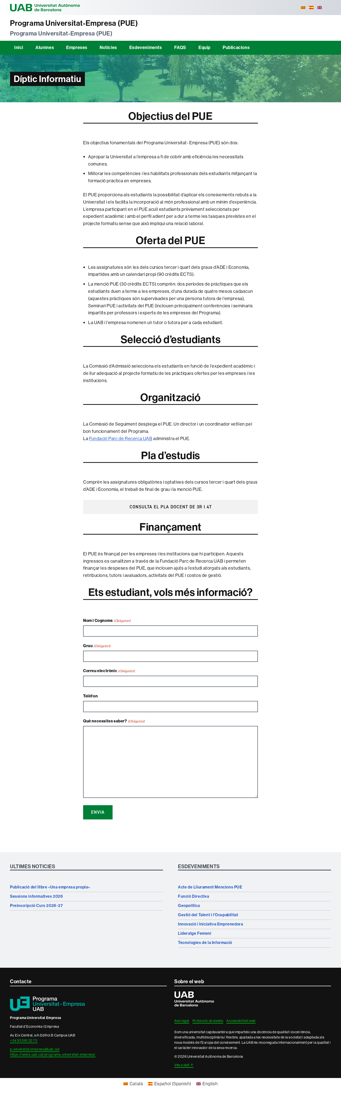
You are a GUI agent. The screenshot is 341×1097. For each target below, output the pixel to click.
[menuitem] (303, 8)
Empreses (76, 47)
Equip (204, 47)
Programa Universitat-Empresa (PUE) (74, 23)
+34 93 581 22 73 (23, 1040)
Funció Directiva (193, 896)
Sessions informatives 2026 (36, 896)
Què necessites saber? (114, 720)
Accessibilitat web (241, 1020)
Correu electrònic (109, 670)
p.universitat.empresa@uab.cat (34, 1049)
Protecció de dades (207, 1020)
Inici (18, 47)
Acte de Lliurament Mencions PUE (210, 887)
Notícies (108, 47)
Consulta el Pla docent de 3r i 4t (171, 507)
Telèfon (90, 695)
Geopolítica (189, 905)
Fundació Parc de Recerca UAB (121, 438)
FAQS (180, 47)
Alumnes (44, 47)
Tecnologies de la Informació (205, 942)
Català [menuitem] (136, 1083)
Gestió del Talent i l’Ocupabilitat (208, 914)
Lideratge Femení (194, 933)
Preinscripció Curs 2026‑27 (36, 905)
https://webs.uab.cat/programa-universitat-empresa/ (53, 1054)
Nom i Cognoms (107, 620)
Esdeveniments (145, 47)
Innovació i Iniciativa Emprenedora (210, 924)
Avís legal (181, 1020)
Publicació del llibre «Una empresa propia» (50, 887)
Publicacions (236, 47)
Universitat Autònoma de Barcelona (45, 7)
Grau (97, 645)
